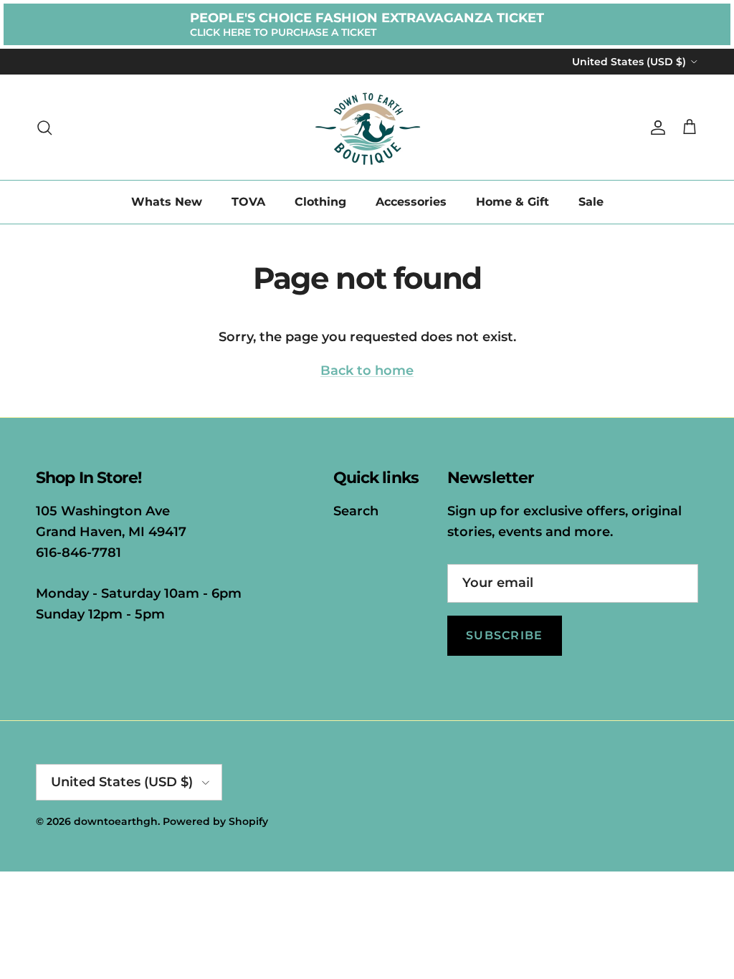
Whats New (166, 202)
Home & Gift (512, 202)
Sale (591, 202)
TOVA (248, 202)
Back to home (367, 370)
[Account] (655, 127)
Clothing (320, 202)
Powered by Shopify (215, 821)
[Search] (44, 127)
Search (355, 511)
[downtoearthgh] (367, 127)
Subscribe (504, 635)
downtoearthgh (116, 821)
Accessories (411, 202)
